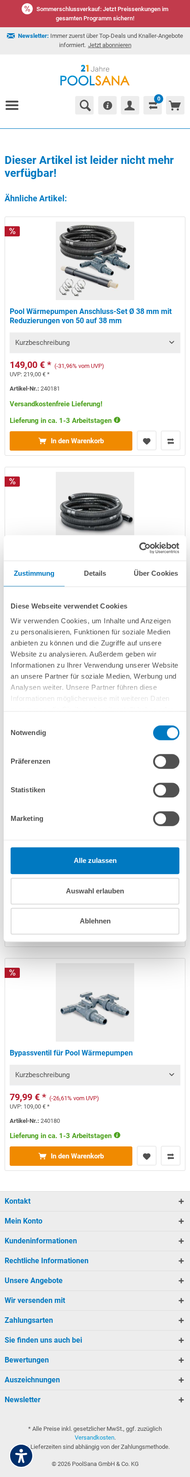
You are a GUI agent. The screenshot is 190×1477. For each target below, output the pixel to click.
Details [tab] (95, 573)
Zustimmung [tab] (34, 573)
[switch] (166, 761)
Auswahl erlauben (95, 891)
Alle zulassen (95, 860)
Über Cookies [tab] (156, 573)
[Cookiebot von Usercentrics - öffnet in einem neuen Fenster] (139, 548)
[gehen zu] (15, 105)
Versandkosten (94, 1437)
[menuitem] (15, 105)
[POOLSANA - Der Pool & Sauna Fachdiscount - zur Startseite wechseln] (95, 75)
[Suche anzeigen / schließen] (84, 105)
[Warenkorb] (175, 105)
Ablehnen (95, 921)
